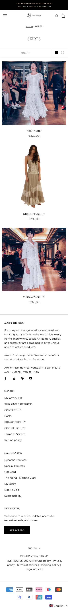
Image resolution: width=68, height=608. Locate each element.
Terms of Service (14, 434)
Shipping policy (49, 565)
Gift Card (10, 472)
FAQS (8, 416)
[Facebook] (5, 378)
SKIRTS (38, 26)
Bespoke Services (15, 460)
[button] (58, 606)
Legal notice (33, 569)
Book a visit (11, 489)
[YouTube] (30, 378)
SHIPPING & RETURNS (18, 404)
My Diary (10, 483)
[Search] (56, 15)
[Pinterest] (22, 378)
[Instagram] (14, 378)
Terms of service (27, 565)
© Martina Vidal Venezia (34, 555)
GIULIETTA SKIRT (34, 214)
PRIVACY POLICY (15, 422)
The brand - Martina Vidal (20, 477)
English (32, 548)
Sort (24, 52)
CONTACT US (12, 410)
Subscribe (17, 530)
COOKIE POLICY (14, 428)
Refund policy (13, 440)
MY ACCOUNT (13, 398)
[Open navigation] (5, 15)
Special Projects (14, 466)
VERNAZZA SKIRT (34, 297)
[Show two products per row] (62, 52)
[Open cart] (63, 16)
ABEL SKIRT (34, 130)
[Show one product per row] (56, 52)
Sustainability (12, 495)
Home (29, 26)
